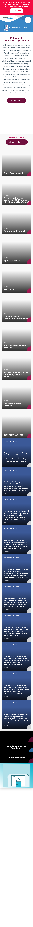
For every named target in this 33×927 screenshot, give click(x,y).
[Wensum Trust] (8, 17)
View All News (15, 142)
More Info (16, 11)
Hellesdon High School (11, 441)
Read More (15, 101)
